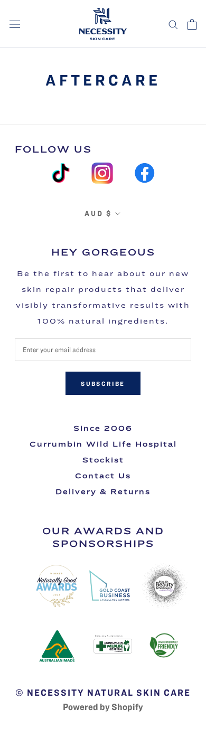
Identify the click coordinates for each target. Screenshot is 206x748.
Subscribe (103, 383)
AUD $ (98, 213)
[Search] (173, 24)
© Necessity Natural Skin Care (103, 692)
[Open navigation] (15, 24)
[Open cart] (192, 24)
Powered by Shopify (103, 706)
